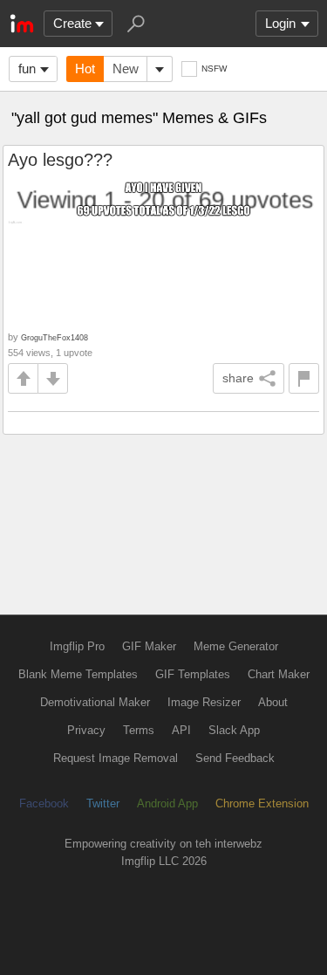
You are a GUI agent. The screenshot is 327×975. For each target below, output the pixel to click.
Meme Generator (236, 646)
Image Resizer (204, 702)
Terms (138, 730)
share (238, 378)
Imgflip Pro (77, 646)
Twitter (102, 803)
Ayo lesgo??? (60, 159)
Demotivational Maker (95, 702)
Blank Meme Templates (78, 674)
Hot (85, 68)
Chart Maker (279, 674)
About (273, 702)
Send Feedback (235, 758)
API (181, 730)
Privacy (86, 730)
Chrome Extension (262, 803)
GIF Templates (192, 674)
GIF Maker (149, 646)
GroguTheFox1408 (54, 337)
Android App (167, 803)
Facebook (44, 803)
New (125, 68)
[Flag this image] (304, 378)
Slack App (234, 730)
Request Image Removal (115, 758)
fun (27, 68)
